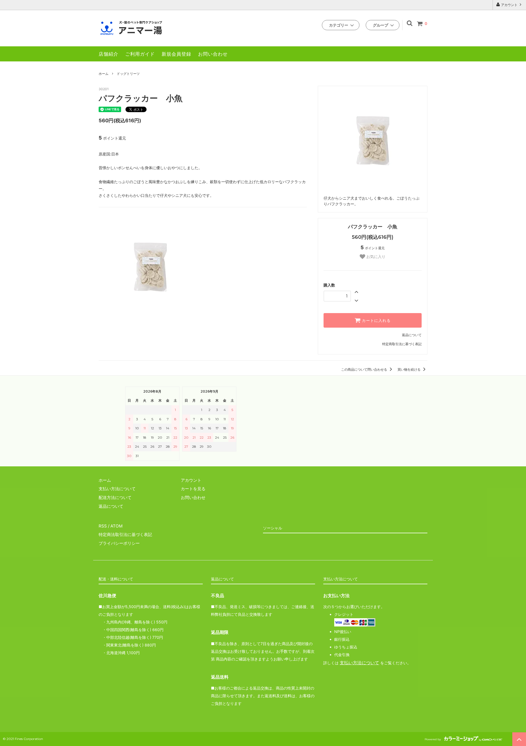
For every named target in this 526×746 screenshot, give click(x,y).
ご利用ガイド (140, 54)
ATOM (116, 526)
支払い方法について (359, 662)
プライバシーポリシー (119, 543)
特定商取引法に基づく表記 (402, 344)
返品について (412, 335)
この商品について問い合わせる (364, 369)
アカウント (509, 5)
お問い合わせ (213, 54)
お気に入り (375, 256)
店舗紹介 (108, 54)
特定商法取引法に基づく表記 (125, 534)
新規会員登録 (176, 54)
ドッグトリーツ (128, 74)
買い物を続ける (409, 369)
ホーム (103, 74)
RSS (103, 526)
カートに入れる (376, 320)
